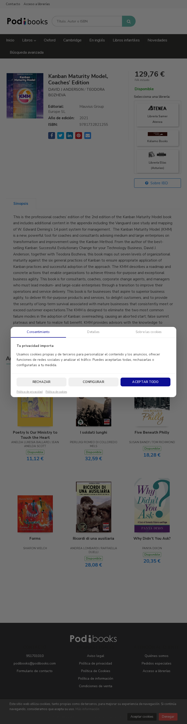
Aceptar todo (145, 382)
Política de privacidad (30, 392)
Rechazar (42, 382)
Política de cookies (56, 392)
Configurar (93, 382)
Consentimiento (38, 332)
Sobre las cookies (149, 332)
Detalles (93, 332)
